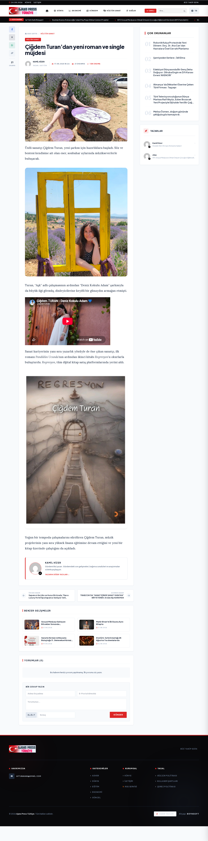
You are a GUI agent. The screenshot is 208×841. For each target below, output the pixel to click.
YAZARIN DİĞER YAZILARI (56, 574)
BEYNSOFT (193, 814)
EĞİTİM (95, 786)
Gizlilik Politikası (167, 775)
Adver (95, 775)
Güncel (96, 797)
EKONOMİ (97, 792)
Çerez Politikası (166, 786)
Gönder (118, 715)
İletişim (37, 2)
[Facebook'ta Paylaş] (12, 29)
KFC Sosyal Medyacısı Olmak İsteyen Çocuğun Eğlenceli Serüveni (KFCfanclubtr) (144, 20)
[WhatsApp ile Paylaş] (12, 45)
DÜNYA (95, 781)
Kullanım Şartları (167, 781)
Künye (28, 2)
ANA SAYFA (32, 34)
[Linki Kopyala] (12, 53)
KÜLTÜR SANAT (48, 34)
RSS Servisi (131, 786)
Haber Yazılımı (166, 814)
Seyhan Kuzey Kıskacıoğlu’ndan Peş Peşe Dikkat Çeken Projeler (71, 20)
